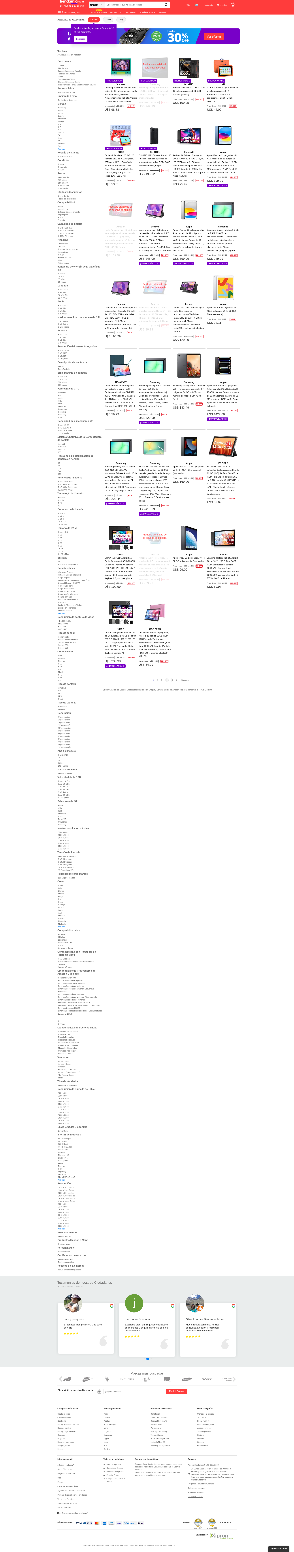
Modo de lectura (65, 611)
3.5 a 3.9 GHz (64, 795)
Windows (62, 447)
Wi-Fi (60, 506)
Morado (61, 916)
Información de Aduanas (67, 1503)
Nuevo (61, 164)
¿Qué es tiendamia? (65, 1465)
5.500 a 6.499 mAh (66, 233)
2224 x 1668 (63, 1221)
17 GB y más (63, 433)
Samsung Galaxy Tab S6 (160, 1446)
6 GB (60, 543)
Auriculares (63, 209)
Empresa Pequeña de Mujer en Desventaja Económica (76, 990)
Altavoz (61, 206)
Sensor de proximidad (67, 642)
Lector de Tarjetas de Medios (70, 605)
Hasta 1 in (62, 335)
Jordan (107, 1449)
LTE (59, 669)
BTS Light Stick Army (159, 1431)
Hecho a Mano (64, 1244)
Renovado (62, 167)
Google (61, 121)
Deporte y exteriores (65, 1442)
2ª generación (64, 720)
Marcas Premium (65, 774)
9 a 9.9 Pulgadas (65, 865)
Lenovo (61, 116)
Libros (59, 1449)
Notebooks (61, 1421)
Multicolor (62, 924)
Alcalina (61, 934)
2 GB (60, 535)
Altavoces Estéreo (65, 572)
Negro (60, 885)
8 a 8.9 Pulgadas (65, 862)
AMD (60, 395)
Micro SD (62, 1174)
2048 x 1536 (63, 838)
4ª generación (64, 742)
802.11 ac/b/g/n (64, 1139)
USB (60, 678)
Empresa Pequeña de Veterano (71, 994)
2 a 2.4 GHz (63, 787)
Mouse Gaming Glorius (160, 1439)
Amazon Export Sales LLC (69, 1072)
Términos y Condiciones (67, 1499)
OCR (60, 562)
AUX (60, 656)
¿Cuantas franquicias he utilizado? (74, 1513)
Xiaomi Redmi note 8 (159, 1417)
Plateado (62, 921)
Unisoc (61, 417)
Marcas (60, 1482)
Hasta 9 (61, 274)
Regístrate (208, 5)
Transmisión (63, 244)
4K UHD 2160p (64, 621)
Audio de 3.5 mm (65, 1147)
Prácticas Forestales (66, 1040)
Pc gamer (61, 1439)
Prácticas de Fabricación (68, 1043)
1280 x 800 (63, 832)
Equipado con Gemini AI (68, 600)
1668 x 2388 (63, 1115)
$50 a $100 (63, 183)
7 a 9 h (61, 519)
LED (60, 696)
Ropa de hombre (64, 1428)
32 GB (60, 551)
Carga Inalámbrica (66, 589)
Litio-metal (62, 940)
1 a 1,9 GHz (63, 321)
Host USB (62, 602)
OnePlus (61, 143)
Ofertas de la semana (205, 1414)
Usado (61, 170)
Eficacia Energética (66, 1037)
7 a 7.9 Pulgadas (65, 859)
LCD (60, 693)
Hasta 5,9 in (63, 305)
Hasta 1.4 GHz (64, 781)
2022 (60, 760)
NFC (60, 503)
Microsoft (62, 119)
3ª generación (64, 745)
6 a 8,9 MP (62, 356)
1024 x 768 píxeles (66, 1188)
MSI (105, 1446)
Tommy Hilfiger (110, 1424)
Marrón (61, 894)
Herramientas (202, 1446)
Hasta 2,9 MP (63, 350)
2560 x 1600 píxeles (66, 1201)
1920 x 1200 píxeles (66, 1199)
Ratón (60, 217)
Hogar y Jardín (203, 1421)
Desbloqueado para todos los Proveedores (76, 962)
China (108, 19)
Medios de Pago (64, 1507)
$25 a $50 (62, 180)
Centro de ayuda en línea (67, 1486)
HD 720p (62, 627)
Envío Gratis (63, 1131)
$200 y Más (63, 188)
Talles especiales (204, 1431)
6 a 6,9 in (62, 308)
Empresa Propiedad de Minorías (71, 1000)
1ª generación (64, 717)
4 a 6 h (61, 516)
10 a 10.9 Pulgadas (66, 867)
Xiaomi (61, 132)
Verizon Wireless (65, 967)
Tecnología (201, 1417)
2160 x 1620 (63, 841)
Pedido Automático (66, 1262)
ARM (60, 401)
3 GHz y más (63, 327)
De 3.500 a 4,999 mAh (67, 484)
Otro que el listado (65, 948)
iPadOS (61, 449)
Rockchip (62, 412)
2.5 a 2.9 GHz (64, 789)
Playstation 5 (156, 1428)
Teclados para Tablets (67, 79)
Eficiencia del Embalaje (68, 1045)
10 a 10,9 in (63, 295)
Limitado (61, 709)
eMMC (61, 1163)
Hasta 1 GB (63, 532)
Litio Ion (61, 937)
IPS (59, 691)
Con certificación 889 (67, 978)
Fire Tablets (63, 68)
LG (59, 141)
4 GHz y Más (63, 798)
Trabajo (61, 246)
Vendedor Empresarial (67, 1085)
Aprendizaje (63, 252)
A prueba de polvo (65, 586)
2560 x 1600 (63, 846)
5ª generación (64, 739)
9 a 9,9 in (62, 292)
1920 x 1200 (63, 835)
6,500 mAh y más (65, 490)
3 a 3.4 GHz (63, 792)
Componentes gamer (205, 1424)
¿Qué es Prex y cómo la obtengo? (71, 1491)
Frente (61, 366)
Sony (60, 146)
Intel (60, 404)
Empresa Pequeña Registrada (70, 981)
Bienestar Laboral (65, 1054)
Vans (106, 1428)
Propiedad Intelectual (196, 1492)
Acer (60, 138)
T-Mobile (61, 964)
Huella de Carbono (66, 1034)
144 (59, 471)
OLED (60, 699)
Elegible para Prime (66, 92)
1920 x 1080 (63, 1099)
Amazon (93, 19)
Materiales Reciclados (67, 1048)
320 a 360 (62, 382)
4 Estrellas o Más (65, 157)
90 (59, 466)
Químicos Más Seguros (67, 1051)
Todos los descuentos (67, 199)
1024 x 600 (63, 1093)
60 (59, 463)
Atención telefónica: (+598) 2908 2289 (203, 1465)
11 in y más (63, 298)
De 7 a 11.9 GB (64, 428)
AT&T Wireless (64, 959)
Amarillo (61, 907)
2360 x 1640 (63, 1223)
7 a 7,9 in (62, 311)
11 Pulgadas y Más (66, 870)
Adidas (107, 1421)
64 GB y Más (63, 554)
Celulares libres (63, 1414)
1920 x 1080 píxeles (66, 1196)
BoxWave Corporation (67, 1069)
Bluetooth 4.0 (63, 1155)
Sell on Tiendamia (64, 1469)
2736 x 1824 (63, 1110)
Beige (60, 896)
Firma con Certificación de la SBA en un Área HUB (79, 1005)
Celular (61, 500)
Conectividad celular (66, 591)
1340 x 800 (63, 1207)
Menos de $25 (64, 177)
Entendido (80, 39)
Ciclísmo (200, 1435)
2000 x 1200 (63, 1212)
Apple (60, 110)
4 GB (60, 540)
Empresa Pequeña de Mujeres (71, 986)
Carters (107, 1417)
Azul (60, 913)
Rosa (60, 902)
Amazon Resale (65, 1064)
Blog (59, 1478)
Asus (60, 124)
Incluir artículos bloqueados (69, 1270)
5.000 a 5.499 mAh (66, 231)
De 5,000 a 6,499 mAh (67, 487)
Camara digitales (64, 1417)
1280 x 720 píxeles (66, 1190)
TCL (60, 135)
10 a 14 (61, 276)
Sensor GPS (63, 645)
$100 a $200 (63, 186)
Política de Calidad (195, 1497)
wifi (59, 680)
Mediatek (62, 814)
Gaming (200, 1442)
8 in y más (62, 314)
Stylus (60, 77)
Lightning (62, 1172)
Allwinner (62, 393)
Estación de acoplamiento (69, 212)
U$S (188, 5)
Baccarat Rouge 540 (159, 1421)
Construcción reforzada (68, 594)
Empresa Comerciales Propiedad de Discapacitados (80, 1011)
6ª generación (64, 736)
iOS (59, 452)
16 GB (60, 549)
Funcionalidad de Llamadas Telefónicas (74, 580)
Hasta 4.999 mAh (65, 228)
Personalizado (64, 1252)
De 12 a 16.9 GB (65, 431)
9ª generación (64, 731)
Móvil (60, 672)
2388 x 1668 (63, 843)
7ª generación (64, 723)
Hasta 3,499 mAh (65, 482)
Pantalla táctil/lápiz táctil (68, 564)
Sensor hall (63, 648)
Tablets (61, 66)
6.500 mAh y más (65, 236)
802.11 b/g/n (63, 1144)
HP (59, 127)
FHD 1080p (63, 624)
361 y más (62, 385)
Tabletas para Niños (66, 74)
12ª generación (64, 747)
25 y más (62, 282)
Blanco (61, 891)
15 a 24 (61, 279)
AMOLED (62, 688)
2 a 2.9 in (62, 340)
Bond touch (155, 1414)
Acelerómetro (63, 637)
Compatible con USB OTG (69, 583)
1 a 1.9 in (62, 337)
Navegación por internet (68, 249)
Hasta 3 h (62, 513)
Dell (60, 130)
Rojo (60, 899)
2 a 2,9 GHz (63, 324)
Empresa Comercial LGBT (69, 1008)
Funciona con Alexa (66, 1259)
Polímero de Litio (65, 943)
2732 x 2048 (63, 849)
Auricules (201, 1439)
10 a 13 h (62, 522)
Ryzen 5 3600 (156, 1424)
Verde (60, 910)
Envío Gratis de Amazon (68, 100)
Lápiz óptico (63, 215)
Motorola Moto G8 (158, 1442)
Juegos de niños (204, 1428)
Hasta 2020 (63, 755)
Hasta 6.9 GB (63, 425)
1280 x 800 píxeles (66, 1193)
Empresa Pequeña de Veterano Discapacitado (77, 997)
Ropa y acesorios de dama (68, 1424)
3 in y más (62, 343)
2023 (60, 763)
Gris (60, 888)
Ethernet (61, 661)
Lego (106, 1442)
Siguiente (185, 680)
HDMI (60, 667)
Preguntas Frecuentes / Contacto (201, 1484)
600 (59, 474)
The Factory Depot (66, 1075)
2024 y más (63, 766)
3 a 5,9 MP (62, 353)
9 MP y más (63, 359)
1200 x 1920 (63, 1112)
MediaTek (62, 406)
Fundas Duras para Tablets (69, 71)
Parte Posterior (64, 369)
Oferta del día (63, 196)
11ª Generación (64, 725)
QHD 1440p (63, 629)
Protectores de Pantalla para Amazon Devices (77, 85)
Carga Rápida (64, 578)
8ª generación (64, 734)
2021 (60, 758)
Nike (106, 1414)
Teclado (61, 220)
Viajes (60, 260)
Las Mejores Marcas (66, 878)
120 (59, 468)
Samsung (62, 108)
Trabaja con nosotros (196, 1488)
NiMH (60, 945)
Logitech (107, 1431)
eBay (121, 19)
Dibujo (61, 255)
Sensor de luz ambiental (68, 640)
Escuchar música (65, 258)
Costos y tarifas (130, 12)
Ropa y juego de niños (66, 1431)
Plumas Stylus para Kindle (69, 82)
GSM (60, 664)
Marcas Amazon (65, 1236)
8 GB (60, 546)
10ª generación (64, 728)
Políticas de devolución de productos (72, 1495)
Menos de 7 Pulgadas (67, 856)
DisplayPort (63, 1161)
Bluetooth (62, 497)
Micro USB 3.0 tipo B (66, 1177)
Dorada (61, 918)
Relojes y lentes (63, 1446)
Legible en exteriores (67, 608)
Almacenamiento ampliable (69, 575)
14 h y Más (62, 524)
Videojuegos (63, 263)
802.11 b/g (62, 1141)
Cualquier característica (68, 1032)
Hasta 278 (62, 377)
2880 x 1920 (63, 1123)
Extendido (62, 707)
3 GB (60, 538)
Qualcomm (62, 409)
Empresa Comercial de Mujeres (71, 983)
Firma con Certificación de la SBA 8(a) (74, 1003)
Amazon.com (63, 1061)
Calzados (61, 1435)
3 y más (61, 1024)
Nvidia (61, 816)
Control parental (65, 597)
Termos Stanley (157, 1435)
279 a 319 (62, 379)
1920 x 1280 (63, 1121)
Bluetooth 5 (63, 1158)
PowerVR (62, 819)
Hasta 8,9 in (63, 290)
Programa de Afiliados (66, 1474)
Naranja (61, 905)
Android (61, 444)
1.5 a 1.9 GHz (64, 784)
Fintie (60, 1078)
